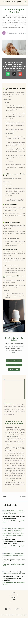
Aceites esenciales (13, 595)
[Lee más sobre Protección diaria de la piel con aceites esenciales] (14, 512)
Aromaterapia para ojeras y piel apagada (14, 561)
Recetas (13, 599)
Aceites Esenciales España (12, 2)
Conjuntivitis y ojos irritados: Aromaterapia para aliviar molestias (13, 578)
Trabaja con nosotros (13, 602)
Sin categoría (18, 521)
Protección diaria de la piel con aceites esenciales (14, 517)
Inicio (13, 592)
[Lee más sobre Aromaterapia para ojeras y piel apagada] (14, 555)
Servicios (13, 597)
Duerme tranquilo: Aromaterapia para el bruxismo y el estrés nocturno (14, 541)
